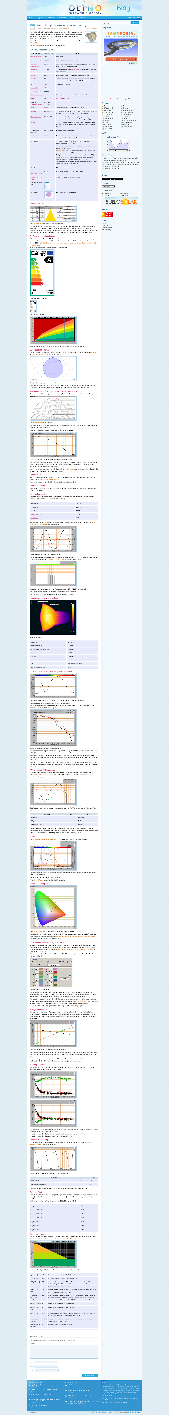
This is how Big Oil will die (39, 1405)
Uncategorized (108, 126)
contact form (123, 1402)
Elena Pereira (108, 162)
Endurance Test (128, 110)
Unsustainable (127, 126)
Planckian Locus (82, 1002)
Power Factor (34, 78)
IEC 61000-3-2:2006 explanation (58, 559)
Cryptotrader (124, 193)
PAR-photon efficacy (36, 116)
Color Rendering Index (62, 98)
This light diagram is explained (41, 354)
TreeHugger (124, 195)
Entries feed (105, 225)
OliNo (106, 122)
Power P (32, 75)
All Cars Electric (107, 193)
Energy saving (108, 112)
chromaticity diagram (36, 104)
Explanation (127, 114)
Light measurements (63, 28)
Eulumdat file (34, 43)
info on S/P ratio (38, 880)
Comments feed (107, 228)
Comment (32, 1343)
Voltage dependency (62, 157)
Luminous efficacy (35, 91)
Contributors (62, 18)
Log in (104, 223)
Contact (72, 18)
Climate (125, 108)
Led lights (107, 120)
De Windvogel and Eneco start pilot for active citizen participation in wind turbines (83, 1402)
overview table (37, 224)
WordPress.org (106, 230)
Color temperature (35, 56)
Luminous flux (34, 88)
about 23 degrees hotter (89, 146)
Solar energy (108, 124)
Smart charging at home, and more (128, 164)
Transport (126, 124)
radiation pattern (37, 423)
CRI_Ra (32, 98)
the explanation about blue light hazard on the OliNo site (58, 1239)
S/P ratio (32, 122)
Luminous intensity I (36, 60)
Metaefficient (106, 195)
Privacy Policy (94, 1412)
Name (32, 1362)
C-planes (76, 69)
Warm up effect (60, 150)
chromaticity (74, 1006)
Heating (125, 116)
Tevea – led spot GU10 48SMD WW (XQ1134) (61, 25)
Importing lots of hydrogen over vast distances (45, 1385)
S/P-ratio (117, 166)
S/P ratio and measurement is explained (44, 839)
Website (32, 1370)
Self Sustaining (128, 122)
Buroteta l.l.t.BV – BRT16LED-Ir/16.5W (127, 162)
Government (108, 116)
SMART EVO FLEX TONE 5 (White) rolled (44, 1390)
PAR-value (33, 111)
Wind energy (108, 129)
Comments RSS (129, 1412)
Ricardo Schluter (109, 164)
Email (31, 1366)
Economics (107, 110)
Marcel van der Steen (50, 28)
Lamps (125, 118)
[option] (121, 47)
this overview (37, 45)
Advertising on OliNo (106, 1412)
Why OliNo (40, 18)
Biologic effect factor (36, 173)
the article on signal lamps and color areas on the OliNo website (75, 936)
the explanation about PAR (48, 775)
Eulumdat (93, 352)
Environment (108, 114)
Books (125, 106)
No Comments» (94, 28)
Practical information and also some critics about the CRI (73, 949)
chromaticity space (38, 931)
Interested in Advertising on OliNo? (121, 99)
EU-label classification (36, 95)
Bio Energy (107, 106)
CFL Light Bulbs (109, 108)
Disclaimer (82, 18)
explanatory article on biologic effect (87, 1197)
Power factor (34, 518)
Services (51, 18)
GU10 (46, 107)
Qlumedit (63, 352)
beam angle (69, 469)
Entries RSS (118, 1412)
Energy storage (128, 112)
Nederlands (132, 18)
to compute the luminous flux (52, 479)
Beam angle (33, 69)
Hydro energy (108, 118)
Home (31, 18)
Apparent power (34, 514)
